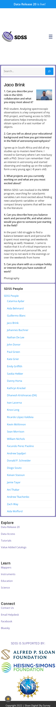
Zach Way (12, 504)
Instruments (8, 574)
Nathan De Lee (15, 337)
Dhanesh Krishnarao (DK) (22, 395)
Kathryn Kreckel (16, 388)
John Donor (14, 344)
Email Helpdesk (10, 614)
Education (7, 581)
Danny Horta (14, 381)
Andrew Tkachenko (18, 497)
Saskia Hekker (15, 373)
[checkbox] (8, 699)
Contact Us (7, 608)
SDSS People (11, 296)
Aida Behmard (15, 308)
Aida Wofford (15, 511)
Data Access (8, 534)
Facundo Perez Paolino (20, 446)
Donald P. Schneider (19, 460)
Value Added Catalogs (13, 547)
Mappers (6, 567)
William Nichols (16, 439)
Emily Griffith (14, 366)
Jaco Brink (13, 323)
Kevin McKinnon (16, 424)
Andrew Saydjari (16, 453)
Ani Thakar (13, 489)
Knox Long (13, 410)
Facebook (6, 621)
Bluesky (5, 628)
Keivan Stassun (16, 475)
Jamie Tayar (14, 482)
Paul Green (13, 352)
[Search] (49, 71)
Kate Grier (13, 359)
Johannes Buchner (17, 330)
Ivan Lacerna (14, 402)
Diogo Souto (14, 468)
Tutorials (6, 540)
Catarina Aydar (15, 301)
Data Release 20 (25, 4)
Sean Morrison (15, 431)
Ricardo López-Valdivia (20, 417)
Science (5, 587)
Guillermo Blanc (16, 315)
